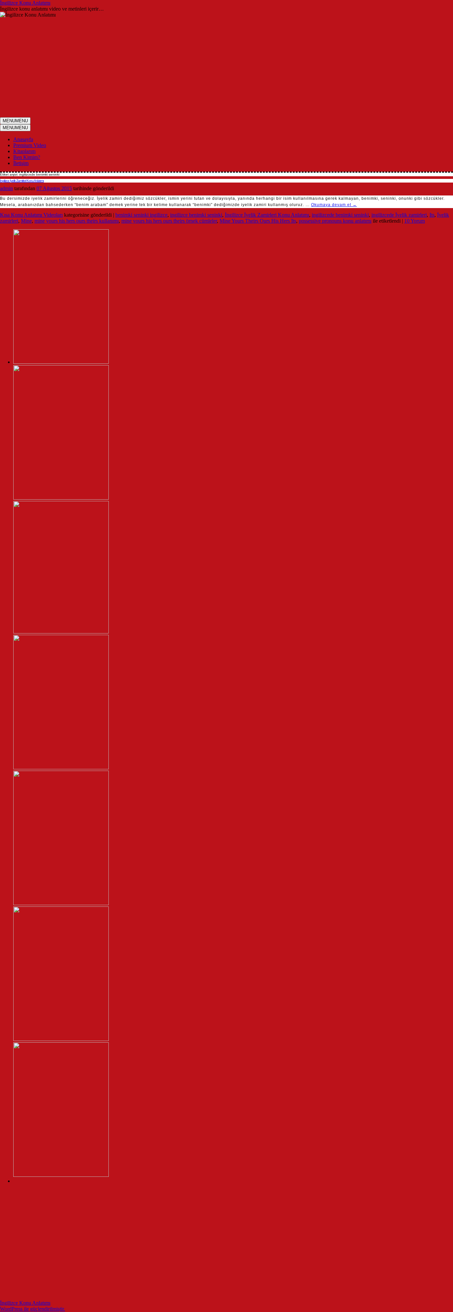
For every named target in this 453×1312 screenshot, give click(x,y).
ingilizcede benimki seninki (340, 215)
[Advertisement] (226, 67)
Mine (26, 221)
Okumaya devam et (334, 204)
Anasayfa (23, 139)
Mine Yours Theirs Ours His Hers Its (258, 221)
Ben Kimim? (26, 157)
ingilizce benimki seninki (196, 215)
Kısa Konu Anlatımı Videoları (31, 215)
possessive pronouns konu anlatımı (335, 221)
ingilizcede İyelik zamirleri (399, 215)
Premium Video (29, 145)
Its (431, 215)
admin (6, 188)
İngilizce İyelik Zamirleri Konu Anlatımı (22, 181)
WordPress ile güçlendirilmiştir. (32, 1309)
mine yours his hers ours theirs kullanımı (76, 221)
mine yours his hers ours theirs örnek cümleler (169, 221)
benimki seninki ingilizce (141, 215)
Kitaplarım (24, 151)
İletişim (21, 163)
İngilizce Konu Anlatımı (25, 3)
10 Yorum (414, 221)
